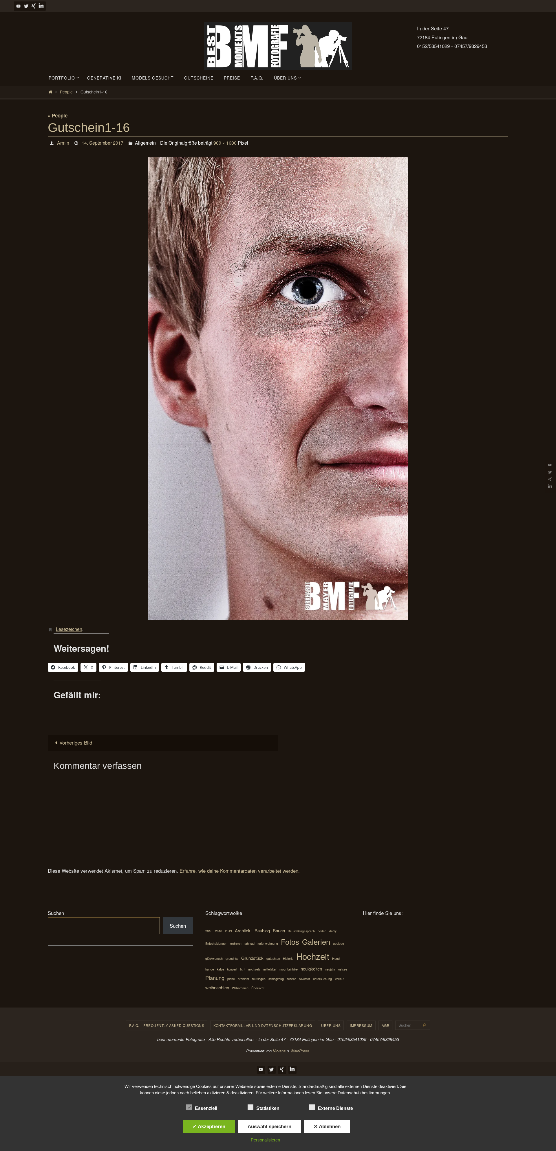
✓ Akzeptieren (209, 1126)
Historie (288, 958)
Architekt (243, 930)
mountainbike (288, 969)
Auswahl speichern (269, 1126)
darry (332, 931)
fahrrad (249, 943)
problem (243, 979)
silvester (304, 979)
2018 (218, 931)
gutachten (273, 958)
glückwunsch (214, 958)
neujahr (330, 969)
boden (322, 931)
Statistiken (267, 1108)
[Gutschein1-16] (278, 388)
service (291, 979)
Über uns (331, 1025)
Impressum (361, 1025)
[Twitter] (26, 5)
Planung (214, 977)
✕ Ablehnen (327, 1126)
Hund (336, 958)
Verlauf (339, 979)
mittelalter (270, 969)
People (66, 92)
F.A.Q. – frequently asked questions (166, 1025)
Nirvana (279, 1051)
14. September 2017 (102, 142)
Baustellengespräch (301, 931)
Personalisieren (265, 1139)
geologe (338, 943)
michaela (254, 969)
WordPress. (300, 1051)
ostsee (342, 969)
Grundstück (252, 958)
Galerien (316, 941)
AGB (385, 1025)
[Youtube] (18, 5)
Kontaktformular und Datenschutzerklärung (262, 1025)
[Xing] (33, 5)
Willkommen (240, 988)
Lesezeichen (69, 629)
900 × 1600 (225, 142)
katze (220, 969)
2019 (228, 931)
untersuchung (322, 979)
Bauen (279, 930)
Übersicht (257, 988)
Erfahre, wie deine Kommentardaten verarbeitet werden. (240, 870)
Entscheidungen (216, 943)
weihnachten (217, 987)
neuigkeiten (311, 969)
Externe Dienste (335, 1108)
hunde (209, 969)
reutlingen (259, 979)
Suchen (56, 912)
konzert (232, 969)
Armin (63, 142)
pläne (231, 979)
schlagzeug (276, 979)
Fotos (290, 941)
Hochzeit (312, 956)
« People (57, 115)
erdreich (236, 943)
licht (242, 969)
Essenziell (206, 1108)
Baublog (262, 930)
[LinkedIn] (41, 5)
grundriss (232, 958)
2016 (208, 931)
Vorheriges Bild (75, 742)
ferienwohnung (267, 943)
